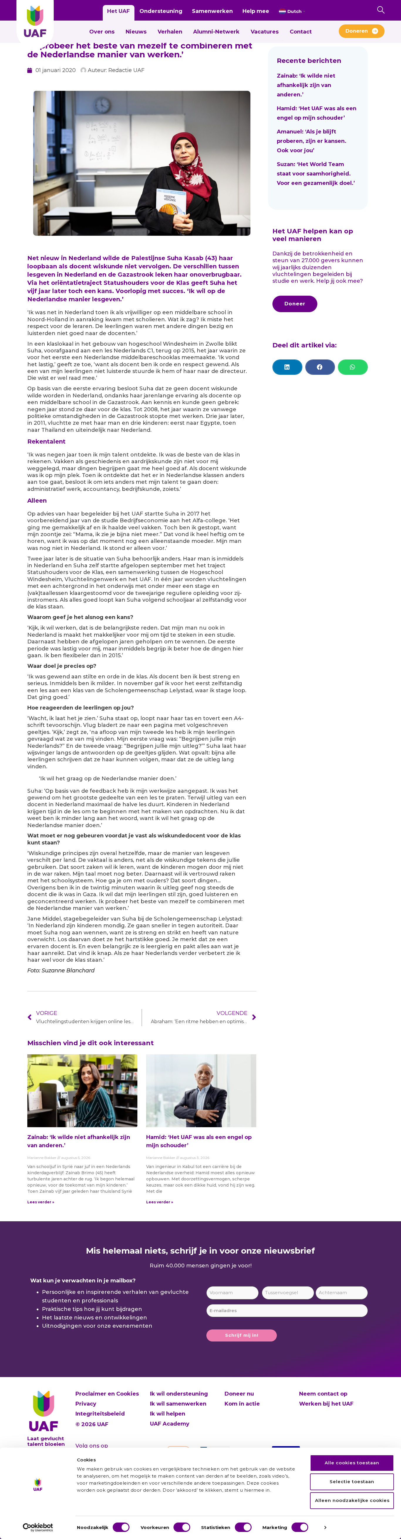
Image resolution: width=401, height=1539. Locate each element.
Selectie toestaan (352, 1481)
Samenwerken (212, 11)
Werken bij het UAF (326, 1404)
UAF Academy (169, 1424)
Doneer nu (239, 1394)
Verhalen (170, 32)
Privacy (85, 1404)
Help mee (255, 11)
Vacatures (265, 32)
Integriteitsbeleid (100, 1414)
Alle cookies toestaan (352, 1463)
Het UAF (118, 11)
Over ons (101, 32)
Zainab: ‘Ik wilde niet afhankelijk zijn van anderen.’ (306, 85)
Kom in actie (242, 1404)
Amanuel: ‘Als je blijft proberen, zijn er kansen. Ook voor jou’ (311, 141)
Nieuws (136, 32)
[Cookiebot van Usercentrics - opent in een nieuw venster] (38, 1527)
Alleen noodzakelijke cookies (352, 1500)
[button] (287, 367)
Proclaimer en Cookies (107, 1394)
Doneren (357, 31)
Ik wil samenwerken (178, 1404)
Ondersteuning (160, 11)
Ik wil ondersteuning (179, 1394)
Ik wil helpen (167, 1414)
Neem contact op (323, 1394)
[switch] (181, 1527)
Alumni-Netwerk (216, 32)
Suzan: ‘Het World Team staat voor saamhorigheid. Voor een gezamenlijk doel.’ (316, 173)
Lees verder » (40, 1202)
